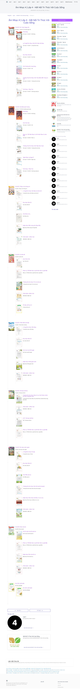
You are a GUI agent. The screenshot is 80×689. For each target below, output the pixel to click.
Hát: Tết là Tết (26, 259)
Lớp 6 (58, 144)
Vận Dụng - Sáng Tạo (28, 89)
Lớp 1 (58, 138)
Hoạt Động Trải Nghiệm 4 (62, 95)
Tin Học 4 (59, 65)
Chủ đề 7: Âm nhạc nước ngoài (22, 447)
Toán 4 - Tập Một (60, 24)
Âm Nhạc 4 (59, 77)
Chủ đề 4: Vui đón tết (20, 254)
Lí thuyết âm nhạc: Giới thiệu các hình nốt (32, 191)
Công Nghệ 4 (59, 59)
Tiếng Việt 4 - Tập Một (61, 36)
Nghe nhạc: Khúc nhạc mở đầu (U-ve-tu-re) (33, 497)
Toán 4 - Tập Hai (60, 30)
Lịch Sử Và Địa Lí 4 (60, 48)
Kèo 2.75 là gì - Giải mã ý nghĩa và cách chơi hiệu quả (16, 668)
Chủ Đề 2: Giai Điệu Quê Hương (22, 106)
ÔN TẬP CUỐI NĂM (19, 583)
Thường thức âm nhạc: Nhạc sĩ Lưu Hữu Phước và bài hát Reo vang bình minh (35, 395)
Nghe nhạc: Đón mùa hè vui (29, 554)
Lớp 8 (58, 179)
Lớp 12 (58, 202)
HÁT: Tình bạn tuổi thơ (28, 418)
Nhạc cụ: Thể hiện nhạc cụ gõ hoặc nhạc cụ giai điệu (35, 270)
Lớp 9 (58, 185)
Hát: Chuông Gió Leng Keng (29, 66)
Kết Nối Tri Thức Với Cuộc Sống (31, 636)
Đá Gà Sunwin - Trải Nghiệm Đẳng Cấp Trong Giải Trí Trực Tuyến (46, 672)
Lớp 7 (58, 173)
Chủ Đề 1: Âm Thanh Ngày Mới (22, 27)
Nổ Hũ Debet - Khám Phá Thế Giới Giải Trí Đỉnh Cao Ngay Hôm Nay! (46, 671)
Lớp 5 (58, 150)
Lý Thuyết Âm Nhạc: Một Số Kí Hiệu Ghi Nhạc (33, 43)
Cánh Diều (59, 123)
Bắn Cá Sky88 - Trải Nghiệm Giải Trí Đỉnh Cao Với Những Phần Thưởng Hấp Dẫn (22, 669)
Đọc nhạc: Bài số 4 (27, 463)
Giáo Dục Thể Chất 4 (61, 89)
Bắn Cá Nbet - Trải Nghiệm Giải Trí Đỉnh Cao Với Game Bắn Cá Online (20, 672)
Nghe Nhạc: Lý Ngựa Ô (28, 157)
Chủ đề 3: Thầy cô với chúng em (22, 186)
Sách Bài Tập (59, 109)
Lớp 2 (58, 161)
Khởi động (25, 31)
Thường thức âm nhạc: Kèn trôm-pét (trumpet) (34, 486)
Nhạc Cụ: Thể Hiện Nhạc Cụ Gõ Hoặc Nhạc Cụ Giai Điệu (35, 135)
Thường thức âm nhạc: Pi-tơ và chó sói (32, 282)
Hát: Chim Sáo (26, 122)
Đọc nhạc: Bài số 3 (27, 338)
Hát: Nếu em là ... (27, 214)
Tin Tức (59, 683)
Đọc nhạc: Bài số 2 (27, 202)
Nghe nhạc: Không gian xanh (29, 361)
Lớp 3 (58, 167)
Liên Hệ (59, 685)
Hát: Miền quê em (27, 474)
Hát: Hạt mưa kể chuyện (28, 350)
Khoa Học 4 (59, 54)
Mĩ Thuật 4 (39, 610)
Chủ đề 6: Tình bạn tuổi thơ (21, 390)
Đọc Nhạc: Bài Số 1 (27, 54)
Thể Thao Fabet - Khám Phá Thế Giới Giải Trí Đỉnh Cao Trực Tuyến (19, 671)
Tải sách (62, 20)
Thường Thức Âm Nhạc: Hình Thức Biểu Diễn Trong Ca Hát (35, 78)
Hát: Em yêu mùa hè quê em (29, 531)
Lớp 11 (58, 196)
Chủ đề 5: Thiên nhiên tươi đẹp (22, 322)
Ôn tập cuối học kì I (27, 305)
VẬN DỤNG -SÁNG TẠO (28, 293)
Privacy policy (60, 687)
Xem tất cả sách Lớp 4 (28, 627)
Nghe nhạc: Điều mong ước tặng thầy (31, 225)
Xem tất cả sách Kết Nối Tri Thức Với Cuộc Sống (33, 647)
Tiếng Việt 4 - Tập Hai (61, 42)
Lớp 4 (24, 617)
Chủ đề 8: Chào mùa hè (20, 526)
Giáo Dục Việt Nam (61, 103)
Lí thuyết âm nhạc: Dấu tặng (29, 327)
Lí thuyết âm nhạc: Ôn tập (29, 451)
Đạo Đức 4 (18, 610)
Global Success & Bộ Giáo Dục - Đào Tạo (63, 115)
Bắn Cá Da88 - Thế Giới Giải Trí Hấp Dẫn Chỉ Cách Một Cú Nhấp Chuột (51, 669)
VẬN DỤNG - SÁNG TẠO (28, 236)
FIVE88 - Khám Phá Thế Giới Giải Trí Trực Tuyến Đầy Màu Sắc (39, 668)
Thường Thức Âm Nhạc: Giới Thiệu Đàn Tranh (33, 145)
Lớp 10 (58, 191)
